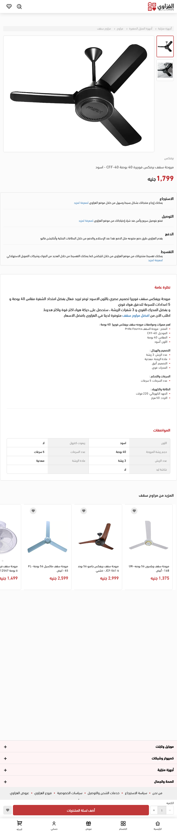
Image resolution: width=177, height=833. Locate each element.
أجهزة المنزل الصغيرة (140, 28)
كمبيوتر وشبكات (163, 757)
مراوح (119, 28)
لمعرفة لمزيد (81, 202)
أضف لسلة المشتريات (81, 810)
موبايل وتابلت (165, 746)
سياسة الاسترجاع (136, 792)
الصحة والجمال (164, 781)
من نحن (157, 792)
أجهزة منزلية (164, 28)
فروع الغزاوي (43, 792)
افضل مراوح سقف (135, 315)
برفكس (169, 157)
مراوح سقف (104, 28)
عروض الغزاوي (19, 792)
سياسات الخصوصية (69, 792)
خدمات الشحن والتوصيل (103, 792)
